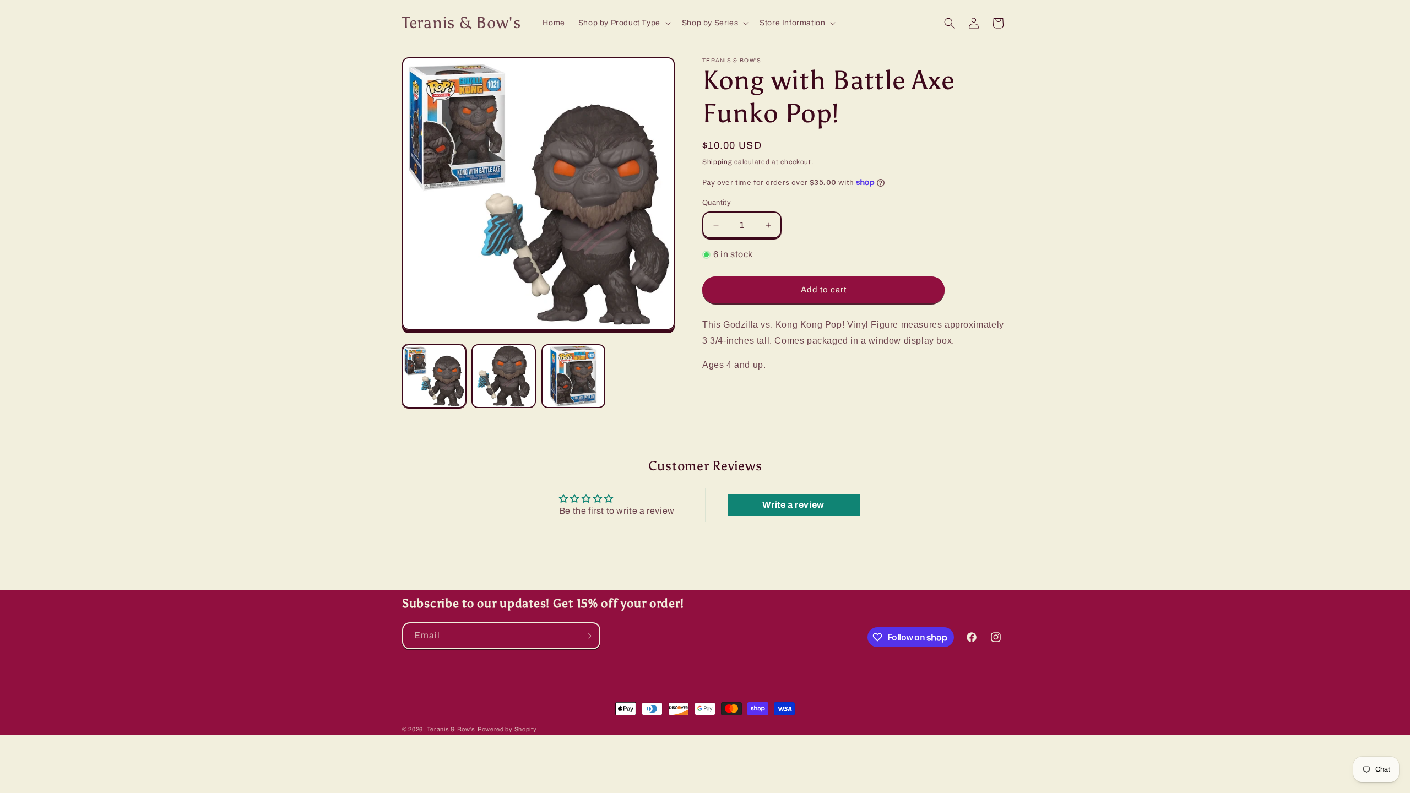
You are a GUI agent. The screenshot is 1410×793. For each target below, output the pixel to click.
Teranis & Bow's (451, 729)
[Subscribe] (587, 635)
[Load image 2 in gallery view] (503, 376)
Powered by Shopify (507, 729)
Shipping (717, 162)
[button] (623, 23)
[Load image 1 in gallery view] (434, 376)
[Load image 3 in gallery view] (573, 376)
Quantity (716, 203)
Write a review (793, 504)
